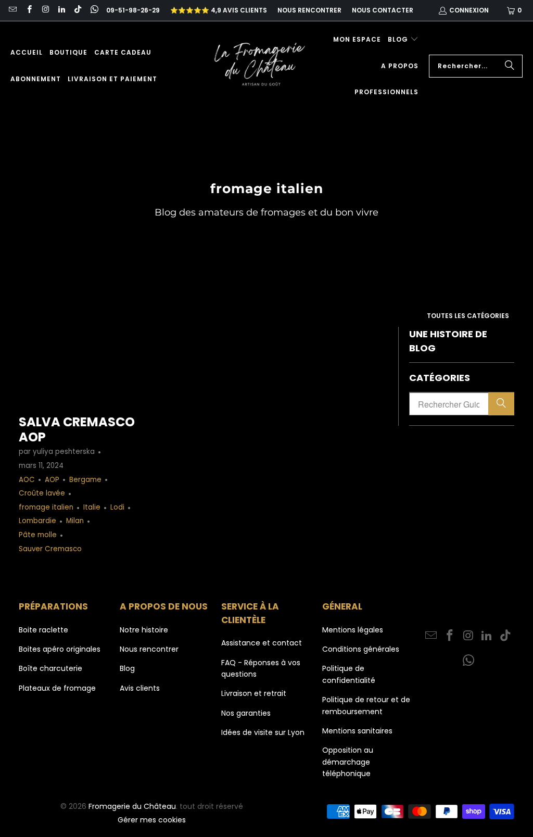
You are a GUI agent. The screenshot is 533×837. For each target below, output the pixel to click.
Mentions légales (352, 630)
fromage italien (46, 507)
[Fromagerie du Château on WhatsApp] (93, 10)
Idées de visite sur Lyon (262, 732)
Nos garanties (246, 713)
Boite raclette (43, 630)
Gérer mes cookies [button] (152, 820)
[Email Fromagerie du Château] (12, 10)
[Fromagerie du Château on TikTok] (77, 10)
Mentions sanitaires (357, 731)
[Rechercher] (510, 66)
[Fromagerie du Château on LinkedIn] (61, 10)
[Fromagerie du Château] (262, 66)
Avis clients (140, 688)
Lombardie (37, 521)
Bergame (85, 480)
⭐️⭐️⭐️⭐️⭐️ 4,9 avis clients (218, 10)
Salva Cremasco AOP (77, 429)
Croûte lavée (42, 493)
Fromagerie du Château (132, 806)
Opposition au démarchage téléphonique (347, 762)
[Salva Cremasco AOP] (77, 365)
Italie (91, 507)
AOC (27, 480)
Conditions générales (360, 649)
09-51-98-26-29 (133, 10)
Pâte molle (38, 535)
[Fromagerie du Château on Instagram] (45, 10)
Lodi (117, 507)
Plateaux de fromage (57, 688)
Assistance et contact (261, 643)
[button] (403, 40)
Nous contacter (382, 10)
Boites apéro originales (59, 649)
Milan (75, 521)
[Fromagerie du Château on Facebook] (28, 10)
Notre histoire (144, 630)
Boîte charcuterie (50, 668)
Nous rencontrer (309, 10)
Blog (127, 668)
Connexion (469, 10)
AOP (52, 480)
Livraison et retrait (253, 693)
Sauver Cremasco (50, 549)
